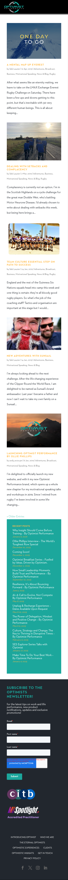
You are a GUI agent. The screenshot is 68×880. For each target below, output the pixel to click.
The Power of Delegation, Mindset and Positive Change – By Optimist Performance (32, 619)
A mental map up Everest (25, 65)
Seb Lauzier (14, 69)
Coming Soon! (20, 552)
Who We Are (47, 837)
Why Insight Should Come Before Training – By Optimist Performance (33, 532)
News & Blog (43, 74)
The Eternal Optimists (32, 843)
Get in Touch (45, 853)
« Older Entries (15, 516)
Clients (47, 848)
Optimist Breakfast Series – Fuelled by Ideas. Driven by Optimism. (32, 561)
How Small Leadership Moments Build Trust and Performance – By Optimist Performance (31, 573)
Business (11, 74)
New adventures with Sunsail (29, 356)
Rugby (52, 74)
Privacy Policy (32, 858)
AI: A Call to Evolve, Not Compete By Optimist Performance (32, 597)
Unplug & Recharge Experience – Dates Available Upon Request (31, 607)
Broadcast (50, 69)
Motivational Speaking (26, 74)
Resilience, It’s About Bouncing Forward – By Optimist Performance (33, 586)
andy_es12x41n (15, 461)
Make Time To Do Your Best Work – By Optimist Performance (32, 657)
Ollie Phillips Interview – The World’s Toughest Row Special (33, 543)
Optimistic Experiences (26, 848)
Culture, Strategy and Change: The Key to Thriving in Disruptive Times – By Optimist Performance (33, 633)
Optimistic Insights (23, 853)
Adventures (39, 69)
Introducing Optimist (23, 837)
